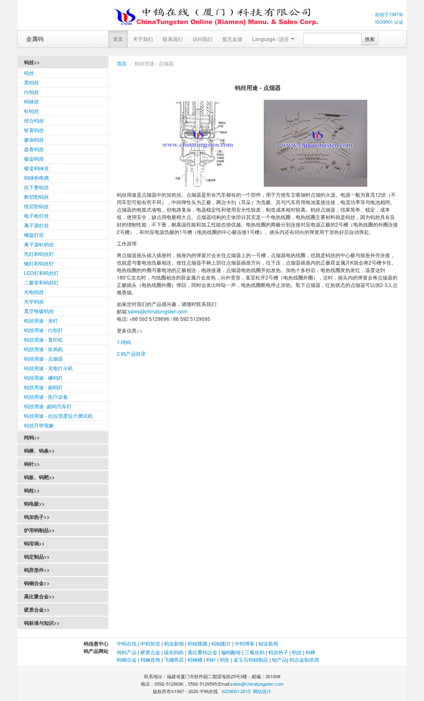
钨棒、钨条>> (39, 450)
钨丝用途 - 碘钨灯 (43, 377)
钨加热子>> (37, 516)
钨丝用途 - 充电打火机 (48, 367)
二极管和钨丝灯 (41, 282)
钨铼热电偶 (36, 177)
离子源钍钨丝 (39, 244)
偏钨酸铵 (231, 651)
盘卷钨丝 (34, 148)
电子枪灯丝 (36, 215)
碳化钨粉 (174, 651)
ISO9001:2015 (236, 691)
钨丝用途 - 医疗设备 (46, 396)
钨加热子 (278, 651)
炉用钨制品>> (39, 530)
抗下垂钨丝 (36, 186)
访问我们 (202, 38)
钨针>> (32, 463)
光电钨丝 (34, 291)
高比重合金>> (39, 596)
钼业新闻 (268, 643)
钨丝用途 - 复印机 (43, 339)
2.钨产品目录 (131, 353)
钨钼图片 (221, 643)
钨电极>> (34, 503)
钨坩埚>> (34, 543)
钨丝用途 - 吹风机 (43, 348)
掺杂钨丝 (34, 139)
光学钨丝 (34, 301)
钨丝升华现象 (39, 425)
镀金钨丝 (34, 158)
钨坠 (225, 659)
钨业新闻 (174, 643)
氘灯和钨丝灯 (39, 253)
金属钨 (34, 38)
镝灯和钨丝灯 (39, 263)
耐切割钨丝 (36, 196)
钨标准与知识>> (42, 622)
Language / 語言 (271, 38)
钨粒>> (32, 490)
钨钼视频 (197, 643)
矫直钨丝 (34, 129)
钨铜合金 (127, 659)
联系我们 (173, 38)
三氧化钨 (255, 651)
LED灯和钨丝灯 (41, 272)
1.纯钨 (124, 341)
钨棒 (311, 651)
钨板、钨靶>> (39, 477)
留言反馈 (232, 38)
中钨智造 (150, 643)
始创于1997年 (389, 14)
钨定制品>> (37, 556)
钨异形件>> (37, 569)
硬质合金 (150, 651)
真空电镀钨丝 (39, 310)
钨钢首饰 (150, 659)
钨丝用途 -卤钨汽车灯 (48, 406)
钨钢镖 (195, 659)
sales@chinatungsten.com (158, 311)
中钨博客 (245, 643)
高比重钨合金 (202, 651)
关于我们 (143, 38)
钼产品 (279, 659)
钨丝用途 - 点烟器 (43, 358)
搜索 (370, 38)
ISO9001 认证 (389, 21)
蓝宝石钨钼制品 (251, 659)
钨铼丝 (31, 101)
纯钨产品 (127, 651)
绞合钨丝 (34, 120)
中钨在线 (127, 643)
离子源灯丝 (36, 225)
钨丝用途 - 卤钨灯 (43, 386)
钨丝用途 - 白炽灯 (43, 329)
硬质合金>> (37, 609)
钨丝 (29, 72)
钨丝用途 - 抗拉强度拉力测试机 (58, 415)
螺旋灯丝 (34, 234)
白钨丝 (31, 91)
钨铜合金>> (37, 583)
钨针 (211, 659)
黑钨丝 (31, 82)
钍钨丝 (31, 110)
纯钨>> (32, 437)
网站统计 (262, 691)
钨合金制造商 (304, 659)
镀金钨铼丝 (36, 167)
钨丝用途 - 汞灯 (41, 320)
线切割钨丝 (36, 206)
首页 (118, 38)
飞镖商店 (174, 659)
